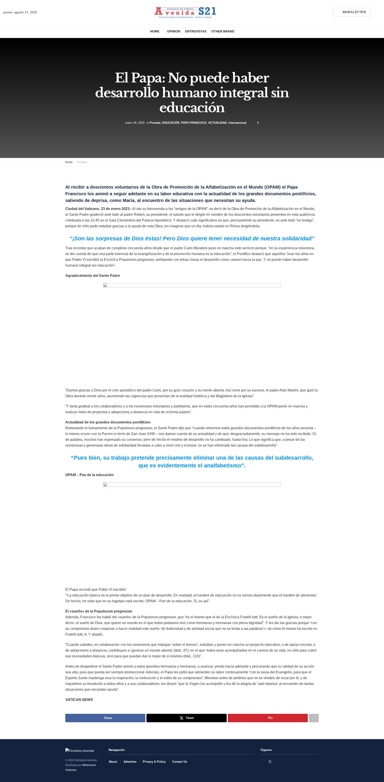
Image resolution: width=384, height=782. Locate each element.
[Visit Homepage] (185, 12)
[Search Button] (379, 12)
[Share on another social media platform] (314, 718)
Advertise (130, 761)
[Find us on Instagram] (278, 761)
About (113, 761)
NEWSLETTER (354, 12)
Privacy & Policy (154, 761)
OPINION (173, 31)
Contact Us (179, 761)
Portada (155, 122)
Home (154, 31)
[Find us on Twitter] (270, 761)
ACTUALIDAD (217, 122)
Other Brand (222, 31)
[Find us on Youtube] (285, 761)
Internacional (237, 122)
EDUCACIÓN (170, 122)
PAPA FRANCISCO (193, 122)
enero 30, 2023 (134, 122)
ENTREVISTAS (195, 31)
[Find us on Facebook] (262, 761)
